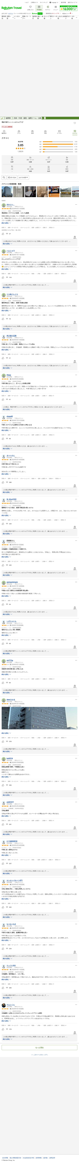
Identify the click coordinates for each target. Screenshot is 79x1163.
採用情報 (39, 1158)
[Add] (74, 123)
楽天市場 (63, 2)
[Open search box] (4, 177)
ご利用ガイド (34, 2)
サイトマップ (43, 2)
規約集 (45, 1158)
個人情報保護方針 (15, 1158)
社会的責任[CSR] (28, 1158)
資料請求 (52, 1158)
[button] (7, 191)
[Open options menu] (76, 204)
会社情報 (5, 1158)
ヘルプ (26, 2)
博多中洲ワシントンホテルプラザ (12, 122)
